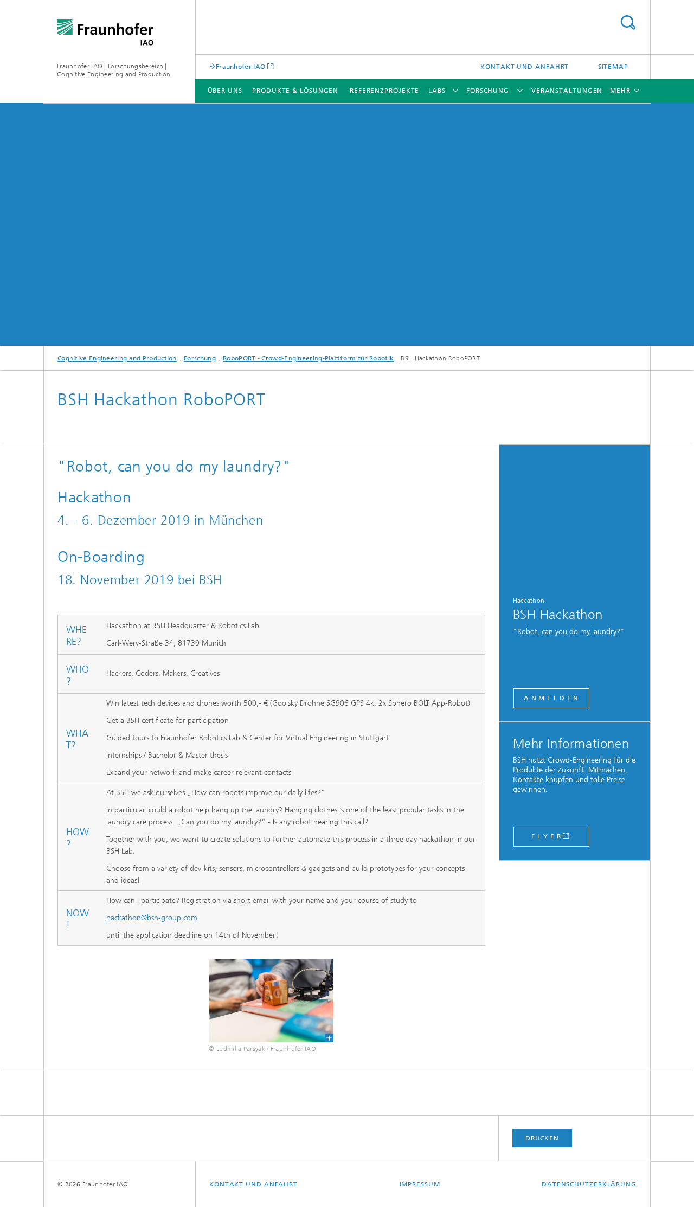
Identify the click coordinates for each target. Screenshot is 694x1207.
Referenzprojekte (384, 90)
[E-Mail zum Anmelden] (574, 517)
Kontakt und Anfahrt (524, 66)
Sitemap (613, 66)
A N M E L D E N (551, 698)
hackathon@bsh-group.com (151, 917)
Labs (437, 90)
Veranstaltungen (567, 90)
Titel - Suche (628, 22)
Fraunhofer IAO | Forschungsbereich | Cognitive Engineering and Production (114, 70)
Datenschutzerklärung (589, 1184)
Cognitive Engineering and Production (117, 358)
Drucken (542, 1138)
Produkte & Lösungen (295, 90)
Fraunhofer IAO (240, 66)
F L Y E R (546, 836)
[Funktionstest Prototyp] (271, 1000)
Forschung (487, 90)
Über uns (225, 90)
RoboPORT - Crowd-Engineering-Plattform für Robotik (308, 358)
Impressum (420, 1184)
